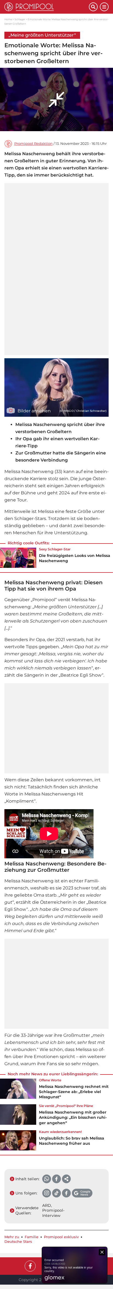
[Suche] (93, 6)
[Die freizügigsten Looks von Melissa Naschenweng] (18, 558)
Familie (31, 1237)
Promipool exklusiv (61, 1237)
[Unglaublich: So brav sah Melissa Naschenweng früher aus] (18, 1140)
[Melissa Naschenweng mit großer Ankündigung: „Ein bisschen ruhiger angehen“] (18, 1116)
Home (8, 19)
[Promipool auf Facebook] (30, 1266)
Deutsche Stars (18, 1242)
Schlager (20, 19)
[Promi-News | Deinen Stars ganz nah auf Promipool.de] (46, 6)
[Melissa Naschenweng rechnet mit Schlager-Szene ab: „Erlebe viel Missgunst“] (18, 1091)
